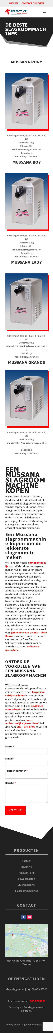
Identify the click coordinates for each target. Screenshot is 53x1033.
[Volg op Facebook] (23, 917)
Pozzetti (26, 860)
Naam (9, 746)
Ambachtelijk (26, 872)
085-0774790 (37, 1001)
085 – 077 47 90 (26, 727)
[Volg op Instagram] (29, 917)
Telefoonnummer (16, 770)
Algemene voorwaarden (34, 1024)
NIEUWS (13, 3)
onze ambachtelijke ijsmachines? (22, 721)
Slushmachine (26, 884)
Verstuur (15, 810)
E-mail (10, 758)
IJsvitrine (26, 866)
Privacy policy (13, 1024)
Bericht (10, 783)
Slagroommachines (26, 890)
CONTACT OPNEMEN (32, 3)
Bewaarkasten (26, 878)
